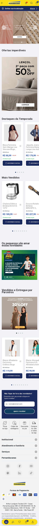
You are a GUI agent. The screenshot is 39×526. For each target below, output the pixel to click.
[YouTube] (31, 466)
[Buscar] (13, 522)
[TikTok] (31, 473)
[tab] (14, 42)
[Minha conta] (33, 522)
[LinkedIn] (19, 473)
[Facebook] (19, 466)
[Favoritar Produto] (20, 146)
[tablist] (19, 171)
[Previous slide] (4, 27)
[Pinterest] (8, 473)
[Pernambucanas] (14, 3)
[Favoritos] (19, 522)
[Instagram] (7, 466)
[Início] (6, 522)
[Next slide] (35, 27)
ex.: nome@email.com (14, 404)
